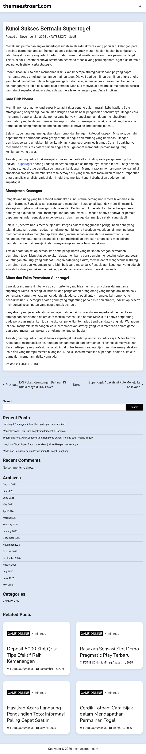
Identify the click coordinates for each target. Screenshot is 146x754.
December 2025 (11, 537)
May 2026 (8, 504)
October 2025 (10, 551)
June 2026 (8, 497)
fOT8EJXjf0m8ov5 (63, 36)
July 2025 (8, 571)
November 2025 (11, 544)
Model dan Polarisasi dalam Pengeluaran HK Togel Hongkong (35, 451)
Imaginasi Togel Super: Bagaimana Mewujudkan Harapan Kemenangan (41, 444)
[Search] (140, 6)
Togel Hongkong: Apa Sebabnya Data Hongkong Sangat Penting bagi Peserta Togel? (48, 437)
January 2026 (10, 531)
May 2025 (8, 585)
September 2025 (12, 558)
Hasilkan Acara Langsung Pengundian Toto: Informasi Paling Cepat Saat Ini (36, 714)
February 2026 (10, 524)
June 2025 (8, 578)
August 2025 (9, 564)
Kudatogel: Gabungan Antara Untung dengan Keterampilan (34, 424)
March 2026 (9, 517)
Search (8, 401)
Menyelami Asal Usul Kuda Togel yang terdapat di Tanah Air (34, 431)
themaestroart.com (27, 6)
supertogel (25, 164)
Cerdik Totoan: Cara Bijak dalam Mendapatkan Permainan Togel (106, 714)
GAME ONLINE (29, 364)
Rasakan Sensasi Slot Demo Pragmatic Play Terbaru (109, 652)
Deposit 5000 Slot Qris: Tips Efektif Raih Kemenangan (32, 655)
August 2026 (9, 484)
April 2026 (8, 511)
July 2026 (8, 491)
